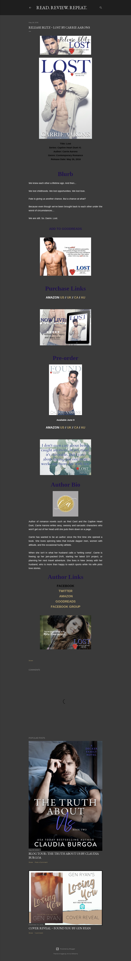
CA (76, 297)
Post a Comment (41, 862)
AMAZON (66, 596)
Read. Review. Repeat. (61, 8)
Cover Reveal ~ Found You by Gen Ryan (60, 928)
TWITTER (65, 591)
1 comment (39, 933)
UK (69, 297)
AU (83, 297)
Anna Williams (72, 954)
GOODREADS (66, 601)
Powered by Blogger (67, 949)
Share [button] (31, 660)
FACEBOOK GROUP (65, 606)
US (62, 297)
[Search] (100, 7)
